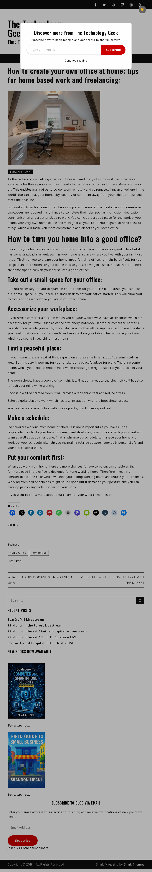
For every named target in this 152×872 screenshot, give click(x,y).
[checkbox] (142, 9)
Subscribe (113, 50)
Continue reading (76, 60)
